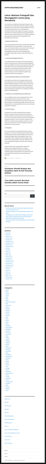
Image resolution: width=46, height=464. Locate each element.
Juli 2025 (8, 248)
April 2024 (8, 273)
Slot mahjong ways (9, 416)
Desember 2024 (9, 260)
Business (8, 308)
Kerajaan (8, 330)
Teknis (7, 369)
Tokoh (7, 375)
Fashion (8, 313)
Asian (7, 296)
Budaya (7, 307)
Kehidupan (8, 329)
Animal (7, 293)
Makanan (8, 341)
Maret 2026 (8, 236)
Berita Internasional (10, 302)
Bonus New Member (9, 419)
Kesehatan (8, 332)
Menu (38, 7)
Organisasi (8, 351)
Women (8, 388)
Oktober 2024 (9, 263)
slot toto (7, 426)
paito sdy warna (8, 443)
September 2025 (10, 246)
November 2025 (9, 243)
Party (7, 353)
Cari (5, 193)
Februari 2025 (9, 256)
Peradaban (8, 358)
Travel (7, 380)
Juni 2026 (8, 233)
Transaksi (8, 378)
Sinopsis (8, 368)
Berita (7, 300)
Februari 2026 (9, 238)
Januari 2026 (9, 239)
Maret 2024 (8, 275)
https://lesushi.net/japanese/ (12, 429)
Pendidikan (8, 354)
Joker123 (7, 412)
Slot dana (7, 409)
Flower (7, 320)
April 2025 (8, 253)
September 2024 (10, 265)
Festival (8, 315)
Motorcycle (8, 347)
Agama (7, 290)
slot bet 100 (7, 399)
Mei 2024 (8, 272)
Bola (7, 303)
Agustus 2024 (9, 267)
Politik (7, 361)
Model (7, 346)
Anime (7, 295)
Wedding (8, 383)
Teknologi (8, 371)
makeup (8, 342)
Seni (7, 366)
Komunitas (8, 334)
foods (7, 322)
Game (7, 324)
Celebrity (8, 310)
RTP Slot (7, 402)
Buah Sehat (8, 305)
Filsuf (7, 319)
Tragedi (7, 376)
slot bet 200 (7, 439)
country (8, 312)
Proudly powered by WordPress (19, 460)
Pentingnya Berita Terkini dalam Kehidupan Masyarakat (19, 214)
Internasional (9, 327)
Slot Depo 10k (8, 405)
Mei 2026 (8, 234)
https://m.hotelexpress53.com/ (12, 433)
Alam (7, 291)
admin (7, 158)
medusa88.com (8, 436)
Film (7, 317)
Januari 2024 (9, 278)
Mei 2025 (8, 251)
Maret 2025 (8, 255)
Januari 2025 (9, 258)
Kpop (7, 336)
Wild (7, 385)
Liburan (8, 339)
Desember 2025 (9, 241)
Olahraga (8, 349)
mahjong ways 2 (8, 422)
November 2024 (9, 261)
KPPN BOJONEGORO (14, 8)
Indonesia (8, 325)
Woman (8, 386)
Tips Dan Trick (9, 373)
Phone (7, 359)
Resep (7, 363)
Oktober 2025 (9, 244)
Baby (7, 298)
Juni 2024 (8, 270)
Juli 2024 (8, 268)
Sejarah (7, 364)
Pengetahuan (9, 356)
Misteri (7, 344)
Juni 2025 (8, 250)
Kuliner (7, 337)
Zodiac (7, 390)
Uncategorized (18, 158)
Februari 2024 (9, 277)
